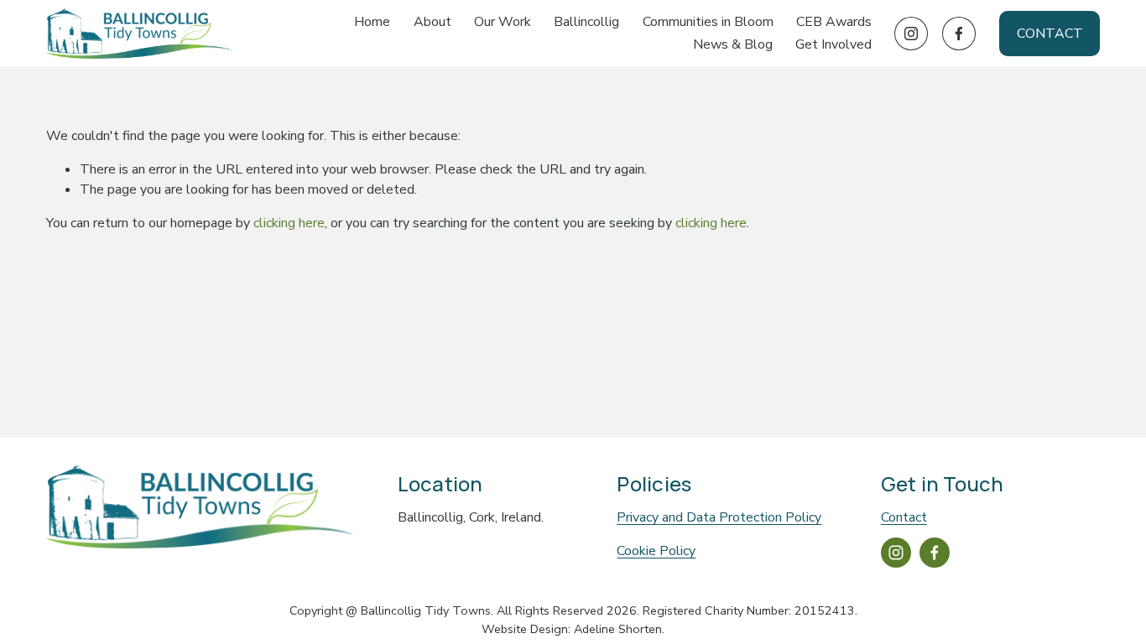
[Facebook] (959, 33)
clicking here (289, 223)
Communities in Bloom (708, 22)
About (432, 22)
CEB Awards (834, 22)
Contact (1050, 33)
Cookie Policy (656, 551)
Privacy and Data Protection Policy (719, 517)
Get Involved (833, 44)
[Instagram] (911, 33)
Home (372, 22)
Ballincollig (586, 22)
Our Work (502, 22)
